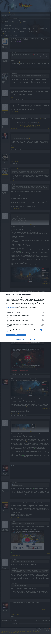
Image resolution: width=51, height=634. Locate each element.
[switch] (42, 315)
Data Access (25, 339)
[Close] (48, 294)
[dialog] (25, 317)
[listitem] (25, 312)
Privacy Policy (33, 339)
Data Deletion (18, 339)
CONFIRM (15, 334)
